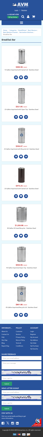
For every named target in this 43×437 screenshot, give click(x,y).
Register (24, 10)
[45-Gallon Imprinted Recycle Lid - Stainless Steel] (21, 293)
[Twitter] (7, 423)
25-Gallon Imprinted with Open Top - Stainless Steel (21, 109)
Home (5, 30)
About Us (5, 331)
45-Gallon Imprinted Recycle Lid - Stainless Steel (21, 307)
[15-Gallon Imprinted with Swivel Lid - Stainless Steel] (21, 56)
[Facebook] (3, 423)
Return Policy (20, 340)
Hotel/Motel (22, 30)
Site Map (4, 340)
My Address (34, 340)
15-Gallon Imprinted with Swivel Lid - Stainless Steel (21, 70)
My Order (33, 343)
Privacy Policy (20, 337)
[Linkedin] (17, 423)
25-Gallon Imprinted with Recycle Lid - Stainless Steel (21, 149)
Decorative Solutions (26, 32)
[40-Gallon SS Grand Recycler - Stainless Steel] (21, 214)
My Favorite (34, 349)
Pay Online (13, 17)
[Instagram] (12, 423)
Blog (3, 343)
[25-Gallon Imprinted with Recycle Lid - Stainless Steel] (21, 135)
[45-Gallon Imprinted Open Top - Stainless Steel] (21, 254)
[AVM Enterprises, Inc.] (21, 5)
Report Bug (5, 346)
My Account (34, 337)
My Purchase (34, 346)
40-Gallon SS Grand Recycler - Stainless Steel (21, 228)
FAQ (3, 337)
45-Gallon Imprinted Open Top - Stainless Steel (21, 268)
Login (16, 10)
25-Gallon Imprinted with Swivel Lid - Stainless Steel (21, 188)
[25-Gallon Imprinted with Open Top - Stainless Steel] (21, 95)
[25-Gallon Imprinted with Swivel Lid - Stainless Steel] (21, 175)
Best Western (32, 30)
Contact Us (5, 334)
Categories (13, 30)
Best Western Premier (10, 32)
